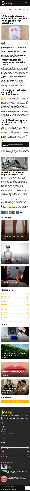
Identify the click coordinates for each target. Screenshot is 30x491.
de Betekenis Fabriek (14, 489)
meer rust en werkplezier (11, 206)
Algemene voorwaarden (7, 433)
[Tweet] (6, 212)
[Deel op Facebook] (3, 212)
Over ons (3, 429)
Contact (3, 431)
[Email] (21, 212)
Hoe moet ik (4, 13)
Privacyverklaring (5, 436)
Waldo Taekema (9, 43)
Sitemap (3, 438)
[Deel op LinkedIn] (17, 212)
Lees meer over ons (15, 401)
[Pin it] (13, 212)
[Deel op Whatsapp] (10, 212)
